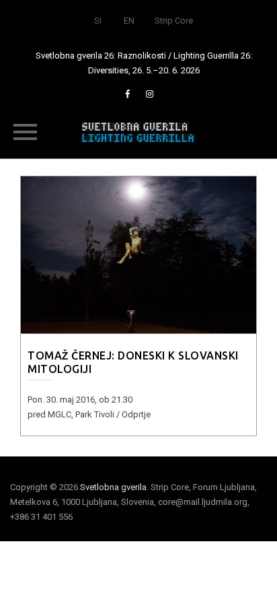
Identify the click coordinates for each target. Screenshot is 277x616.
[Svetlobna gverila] (138, 131)
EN (129, 20)
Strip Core (174, 20)
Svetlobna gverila (113, 487)
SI (98, 20)
